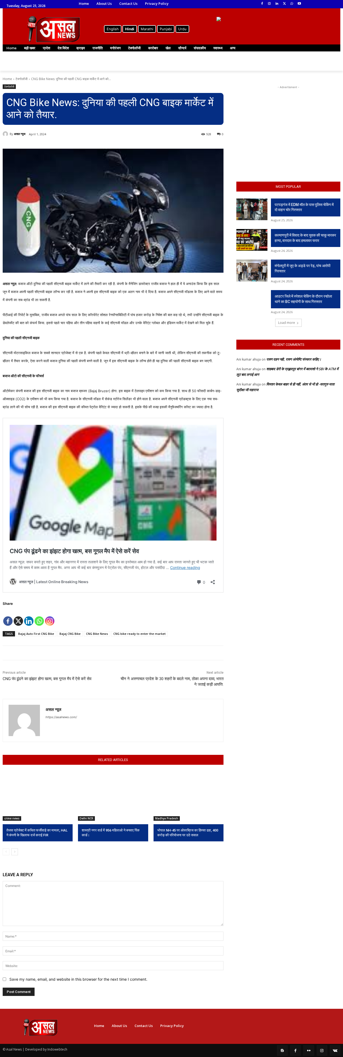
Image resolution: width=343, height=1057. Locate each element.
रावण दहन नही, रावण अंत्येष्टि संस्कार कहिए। (293, 359)
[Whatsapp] (39, 617)
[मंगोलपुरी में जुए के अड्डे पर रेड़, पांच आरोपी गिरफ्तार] (251, 270)
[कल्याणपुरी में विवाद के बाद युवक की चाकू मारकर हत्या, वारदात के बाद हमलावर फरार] (251, 240)
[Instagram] (269, 4)
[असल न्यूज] (6, 134)
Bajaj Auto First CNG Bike (36, 634)
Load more (286, 322)
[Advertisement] (288, 123)
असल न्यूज (19, 134)
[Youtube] (299, 4)
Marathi (147, 29)
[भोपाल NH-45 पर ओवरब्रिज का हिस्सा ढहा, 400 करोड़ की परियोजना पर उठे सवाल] (188, 796)
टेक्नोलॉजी (22, 79)
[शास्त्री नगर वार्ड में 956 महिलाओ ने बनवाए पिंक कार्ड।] (113, 796)
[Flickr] (308, 1050)
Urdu (182, 29)
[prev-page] (6, 851)
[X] (18, 617)
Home (7, 79)
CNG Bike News (97, 634)
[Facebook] (262, 4)
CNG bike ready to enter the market (139, 634)
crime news (12, 818)
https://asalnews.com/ (61, 717)
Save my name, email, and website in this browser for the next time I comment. (78, 979)
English (113, 29)
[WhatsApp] (292, 4)
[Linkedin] (277, 4)
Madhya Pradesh (166, 818)
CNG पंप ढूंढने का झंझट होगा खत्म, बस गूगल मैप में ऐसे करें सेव (47, 678)
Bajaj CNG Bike (70, 634)
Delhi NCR (86, 818)
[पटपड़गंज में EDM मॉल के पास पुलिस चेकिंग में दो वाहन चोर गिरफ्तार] (251, 209)
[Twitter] (284, 4)
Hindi (129, 29)
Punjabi (166, 29)
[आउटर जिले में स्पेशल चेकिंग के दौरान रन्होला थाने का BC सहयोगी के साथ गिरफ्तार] (251, 301)
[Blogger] (282, 1050)
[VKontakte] (335, 1050)
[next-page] (14, 851)
